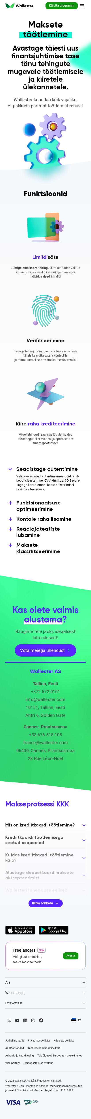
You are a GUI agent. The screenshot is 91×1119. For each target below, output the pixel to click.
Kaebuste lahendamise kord (44, 1048)
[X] (9, 1020)
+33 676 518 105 (45, 734)
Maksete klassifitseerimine (38, 548)
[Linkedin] (25, 1020)
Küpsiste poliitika (64, 1040)
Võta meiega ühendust (42, 650)
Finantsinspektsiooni (37, 1086)
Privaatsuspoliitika (39, 1040)
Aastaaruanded (14, 1048)
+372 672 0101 (45, 691)
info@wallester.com (45, 699)
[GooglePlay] (53, 930)
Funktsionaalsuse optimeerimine (38, 506)
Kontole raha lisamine (44, 519)
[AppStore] (20, 930)
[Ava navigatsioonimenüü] (82, 5)
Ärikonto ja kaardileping (19, 1055)
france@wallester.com (45, 742)
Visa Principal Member (30, 1090)
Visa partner (12, 1063)
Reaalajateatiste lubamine (38, 532)
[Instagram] (33, 1020)
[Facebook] (41, 1020)
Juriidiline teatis (14, 1040)
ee (79, 1020)
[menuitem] (19, 5)
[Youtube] (17, 1020)
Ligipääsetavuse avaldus (38, 1063)
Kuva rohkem (42, 903)
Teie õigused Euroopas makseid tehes (59, 1055)
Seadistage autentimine (47, 469)
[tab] (45, 982)
